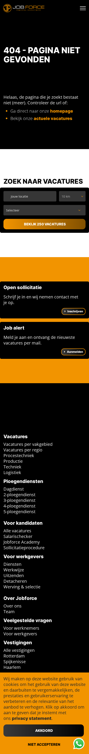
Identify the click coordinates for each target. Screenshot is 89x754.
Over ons (12, 606)
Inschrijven (75, 311)
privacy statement (31, 718)
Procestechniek (18, 455)
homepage (61, 111)
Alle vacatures (17, 531)
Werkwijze (13, 570)
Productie (13, 461)
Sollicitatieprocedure (23, 548)
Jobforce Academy (21, 542)
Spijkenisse (14, 661)
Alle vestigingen (19, 650)
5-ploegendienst (19, 511)
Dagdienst (13, 489)
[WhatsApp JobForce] (79, 744)
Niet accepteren (44, 744)
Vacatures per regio (22, 450)
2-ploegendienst (19, 495)
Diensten (12, 564)
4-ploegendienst (19, 506)
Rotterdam (14, 656)
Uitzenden (13, 575)
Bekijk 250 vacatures (45, 224)
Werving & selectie (21, 587)
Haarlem (12, 667)
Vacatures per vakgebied (27, 444)
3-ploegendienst (19, 500)
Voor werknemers (21, 628)
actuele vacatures (53, 118)
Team (9, 611)
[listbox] (72, 196)
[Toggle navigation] (83, 8)
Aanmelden (74, 351)
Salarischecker (17, 536)
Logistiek (12, 472)
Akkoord (44, 730)
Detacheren (15, 581)
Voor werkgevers (20, 634)
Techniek (12, 467)
